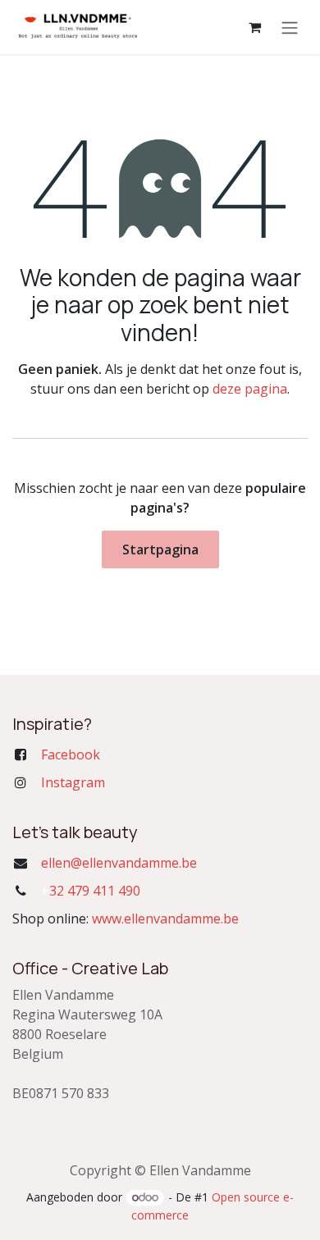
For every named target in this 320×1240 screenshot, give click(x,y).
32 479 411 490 (90, 891)
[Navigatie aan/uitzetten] (290, 27)
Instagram (73, 782)
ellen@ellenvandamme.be (119, 863)
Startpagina (160, 549)
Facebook (70, 754)
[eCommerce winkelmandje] (254, 27)
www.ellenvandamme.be (165, 918)
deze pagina (250, 389)
